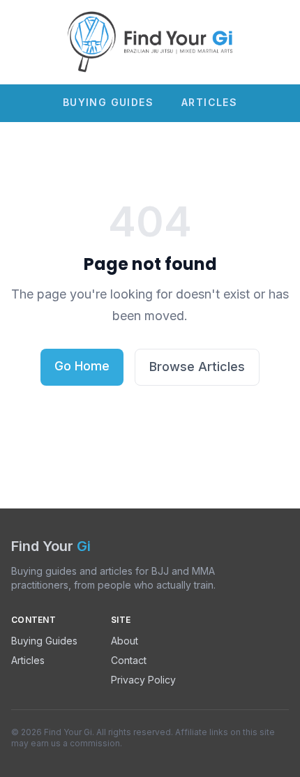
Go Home (82, 366)
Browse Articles (197, 366)
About (124, 641)
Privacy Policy (143, 680)
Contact (129, 660)
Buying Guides (108, 102)
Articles (209, 102)
